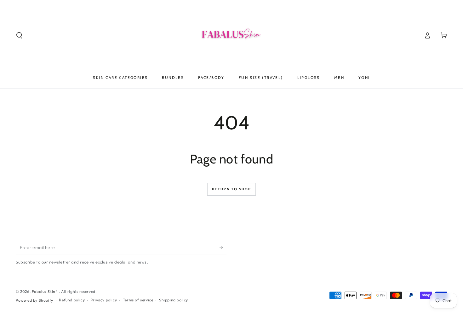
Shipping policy (173, 300)
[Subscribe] (223, 247)
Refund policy (72, 300)
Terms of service (138, 300)
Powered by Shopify (34, 300)
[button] (19, 35)
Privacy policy (104, 300)
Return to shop (231, 189)
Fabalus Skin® (45, 291)
